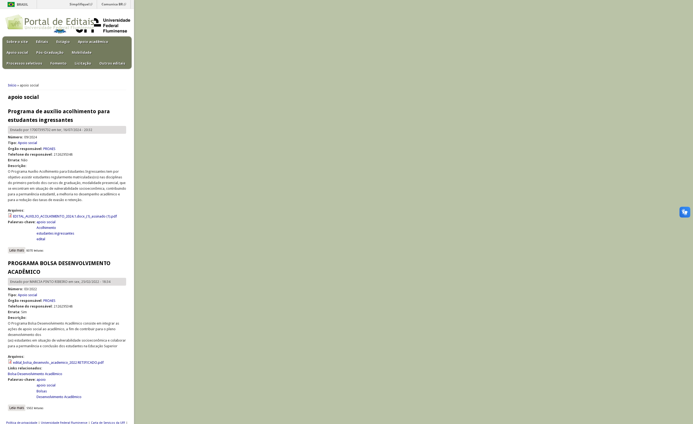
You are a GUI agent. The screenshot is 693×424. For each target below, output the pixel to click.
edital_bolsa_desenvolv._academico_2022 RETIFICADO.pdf (58, 362)
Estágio (63, 42)
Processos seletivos (24, 63)
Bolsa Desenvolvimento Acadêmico (35, 374)
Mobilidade (81, 53)
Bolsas (42, 391)
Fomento (58, 63)
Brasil (22, 4)
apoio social (46, 222)
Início (12, 85)
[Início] (49, 28)
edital (41, 239)
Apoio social (17, 53)
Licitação (83, 63)
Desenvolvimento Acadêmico (59, 397)
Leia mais (17, 250)
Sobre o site (17, 42)
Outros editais (112, 63)
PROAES (49, 149)
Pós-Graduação (50, 53)
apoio (41, 380)
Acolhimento (46, 228)
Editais (42, 42)
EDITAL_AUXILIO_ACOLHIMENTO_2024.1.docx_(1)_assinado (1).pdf (65, 216)
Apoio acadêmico (93, 42)
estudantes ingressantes (55, 233)
